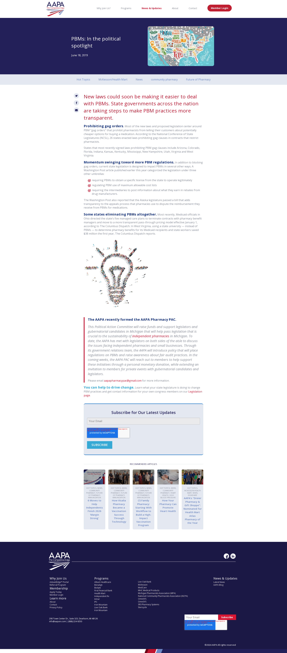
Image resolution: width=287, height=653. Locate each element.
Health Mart (99, 593)
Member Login (56, 594)
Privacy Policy (56, 607)
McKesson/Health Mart (112, 79)
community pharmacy (164, 79)
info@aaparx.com (57, 621)
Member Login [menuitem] (219, 8)
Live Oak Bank (100, 607)
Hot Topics (83, 79)
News (139, 79)
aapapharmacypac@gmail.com (123, 380)
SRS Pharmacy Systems (148, 604)
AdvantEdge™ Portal (59, 582)
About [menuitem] (175, 8)
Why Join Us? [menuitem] (103, 8)
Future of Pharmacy (198, 79)
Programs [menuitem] (126, 8)
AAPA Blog (218, 584)
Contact (53, 604)
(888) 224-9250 (75, 621)
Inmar (97, 599)
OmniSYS (142, 598)
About (52, 601)
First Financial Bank (103, 590)
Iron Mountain (100, 604)
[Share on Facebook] (76, 103)
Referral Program (58, 584)
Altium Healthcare (102, 582)
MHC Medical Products (148, 590)
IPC (95, 601)
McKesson (142, 584)
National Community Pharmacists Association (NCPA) (163, 596)
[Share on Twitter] (76, 95)
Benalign (98, 584)
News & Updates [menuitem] (152, 8)
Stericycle (142, 607)
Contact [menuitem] (193, 8)
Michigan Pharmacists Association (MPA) (157, 593)
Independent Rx (101, 596)
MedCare (142, 587)
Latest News (219, 582)
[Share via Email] (76, 110)
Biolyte (97, 587)
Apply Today (56, 592)
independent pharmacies (150, 336)
